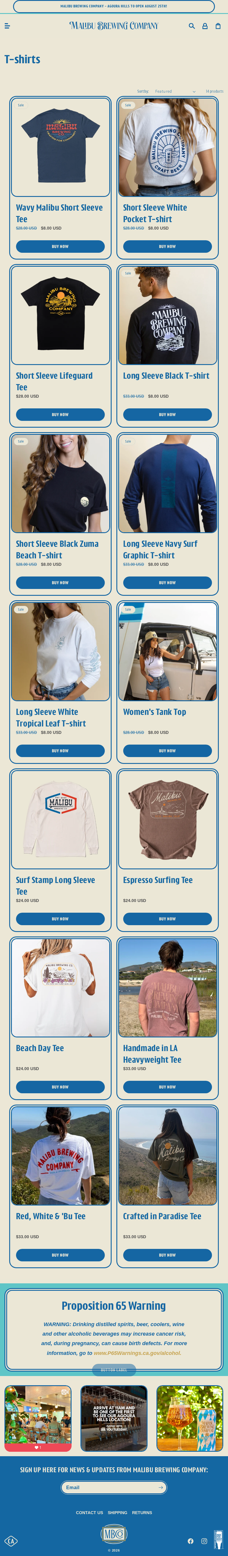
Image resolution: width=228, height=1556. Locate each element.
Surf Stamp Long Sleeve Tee (55, 886)
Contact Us (89, 1512)
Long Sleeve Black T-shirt (166, 376)
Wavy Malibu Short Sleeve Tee (59, 213)
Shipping (117, 1512)
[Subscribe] (160, 1488)
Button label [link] (114, 1370)
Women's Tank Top (154, 712)
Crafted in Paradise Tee (162, 1216)
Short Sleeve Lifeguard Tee (54, 381)
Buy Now (60, 246)
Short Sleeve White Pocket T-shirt (155, 213)
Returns (142, 1512)
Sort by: (143, 91)
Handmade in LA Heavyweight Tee (152, 1054)
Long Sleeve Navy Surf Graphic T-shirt (160, 549)
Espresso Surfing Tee (158, 880)
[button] (7, 25)
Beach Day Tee (40, 1048)
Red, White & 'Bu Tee (51, 1216)
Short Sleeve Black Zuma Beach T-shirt (57, 549)
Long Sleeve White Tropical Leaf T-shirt (51, 718)
